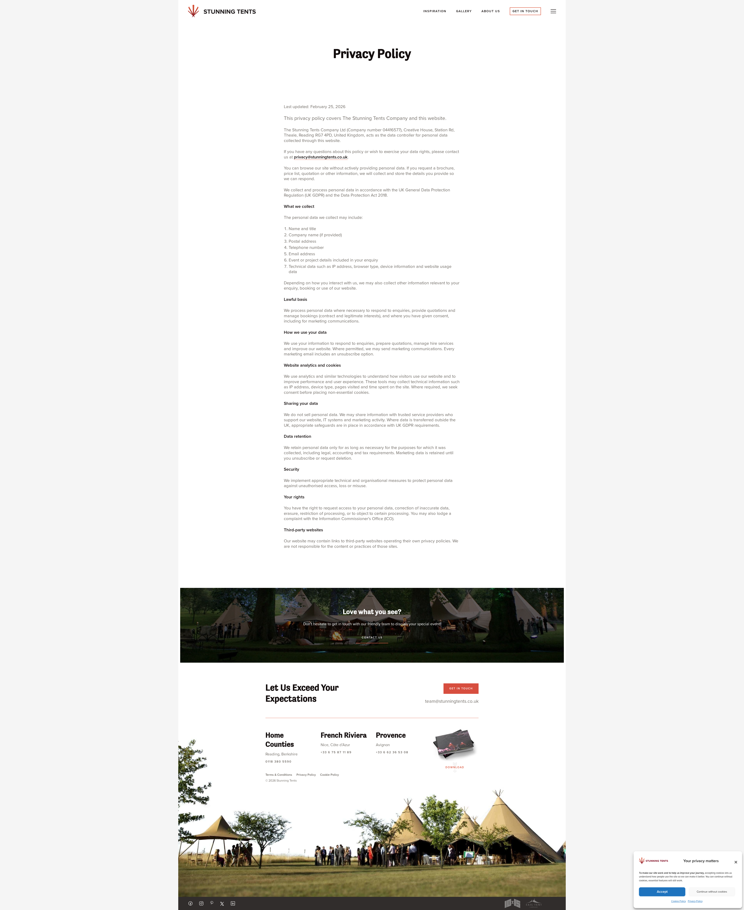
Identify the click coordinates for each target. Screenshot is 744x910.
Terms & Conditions (278, 775)
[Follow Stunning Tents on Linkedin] (232, 903)
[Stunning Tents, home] (222, 11)
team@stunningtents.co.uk (452, 701)
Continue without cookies (712, 891)
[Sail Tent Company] (534, 903)
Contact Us (372, 637)
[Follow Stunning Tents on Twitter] (222, 903)
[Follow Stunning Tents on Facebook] (190, 903)
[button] (735, 861)
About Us (490, 11)
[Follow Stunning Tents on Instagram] (201, 903)
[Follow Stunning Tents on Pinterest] (212, 903)
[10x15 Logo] (512, 903)
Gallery (464, 11)
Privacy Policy (695, 901)
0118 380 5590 (278, 762)
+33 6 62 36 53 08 (392, 752)
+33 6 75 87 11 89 (336, 752)
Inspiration (434, 11)
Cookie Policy (678, 901)
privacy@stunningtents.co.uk (321, 157)
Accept (662, 891)
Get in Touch (525, 11)
